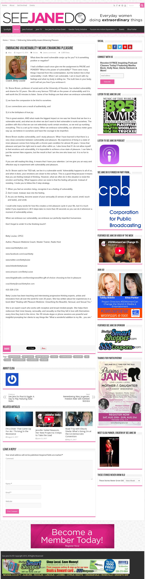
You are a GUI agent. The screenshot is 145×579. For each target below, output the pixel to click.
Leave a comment (49, 53)
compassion (66, 357)
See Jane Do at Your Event (55, 29)
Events (32, 5)
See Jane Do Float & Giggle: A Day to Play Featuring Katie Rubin (21, 398)
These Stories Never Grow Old (111, 481)
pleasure (78, 357)
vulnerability (19, 360)
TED (87, 357)
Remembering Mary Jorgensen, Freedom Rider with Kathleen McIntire (76, 398)
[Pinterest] (122, 5)
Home (4, 5)
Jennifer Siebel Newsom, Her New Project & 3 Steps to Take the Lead (49, 433)
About (12, 5)
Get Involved (22, 5)
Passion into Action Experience (102, 29)
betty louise (28, 357)
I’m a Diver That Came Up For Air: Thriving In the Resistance (18, 431)
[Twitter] (119, 5)
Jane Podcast (27, 29)
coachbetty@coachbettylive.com (20, 284)
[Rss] (114, 5)
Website (9, 501)
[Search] (142, 5)
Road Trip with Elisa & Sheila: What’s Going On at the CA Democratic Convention (78, 432)
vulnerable (33, 360)
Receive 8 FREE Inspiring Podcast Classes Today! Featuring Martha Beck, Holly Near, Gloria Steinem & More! (118, 67)
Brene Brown (42, 357)
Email (8, 492)
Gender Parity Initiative (78, 29)
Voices (16, 29)
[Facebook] (117, 5)
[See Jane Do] (72, 17)
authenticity (15, 357)
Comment (10, 458)
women (44, 360)
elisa (9, 53)
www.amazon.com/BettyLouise (19, 272)
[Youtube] (125, 5)
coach (54, 357)
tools (7, 360)
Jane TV (39, 29)
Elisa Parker (132, 29)
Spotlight (7, 29)
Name (9, 484)
